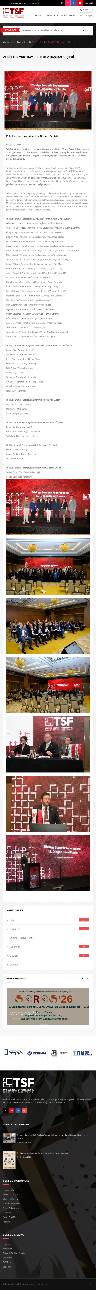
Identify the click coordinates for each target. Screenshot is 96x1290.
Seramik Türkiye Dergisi (21, 937)
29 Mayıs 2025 (14, 145)
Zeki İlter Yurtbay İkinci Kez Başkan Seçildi (32, 136)
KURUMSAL (39, 15)
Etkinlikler (14, 928)
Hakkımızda (8, 1190)
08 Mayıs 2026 (24, 1142)
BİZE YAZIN (32, 3)
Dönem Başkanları (11, 1203)
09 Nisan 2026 (18, 1018)
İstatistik (7, 1212)
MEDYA (72, 15)
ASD (91, 1284)
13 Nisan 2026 (24, 1157)
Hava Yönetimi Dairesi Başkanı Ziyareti (25, 1013)
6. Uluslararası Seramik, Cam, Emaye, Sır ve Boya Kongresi (42, 1153)
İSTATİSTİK (50, 15)
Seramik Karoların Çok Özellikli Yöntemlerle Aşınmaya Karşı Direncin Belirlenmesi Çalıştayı (52, 1137)
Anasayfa (9, 42)
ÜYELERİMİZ (62, 15)
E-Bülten (13, 955)
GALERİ (80, 15)
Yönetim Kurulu (10, 1199)
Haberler (23, 42)
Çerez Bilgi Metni (10, 1217)
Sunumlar (14, 946)
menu (87, 3)
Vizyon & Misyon (10, 1194)
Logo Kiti (13, 964)
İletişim (6, 1221)
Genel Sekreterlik (11, 1208)
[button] (85, 10)
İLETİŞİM (88, 15)
